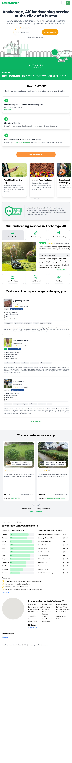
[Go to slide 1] (34, 198)
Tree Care (5, 637)
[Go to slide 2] (35, 198)
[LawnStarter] (10, 3)
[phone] (68, 3)
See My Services (36, 154)
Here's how (8, 110)
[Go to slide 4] (38, 198)
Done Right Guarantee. (22, 142)
